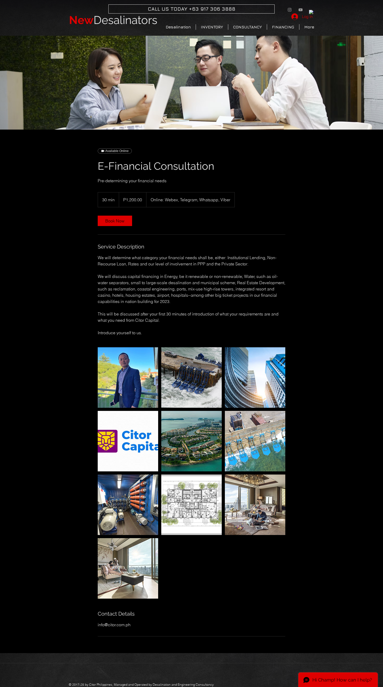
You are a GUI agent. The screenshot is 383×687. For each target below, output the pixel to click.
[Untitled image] (128, 377)
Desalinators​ (113, 20)
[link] (115, 221)
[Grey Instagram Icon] (289, 9)
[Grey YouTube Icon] (300, 9)
